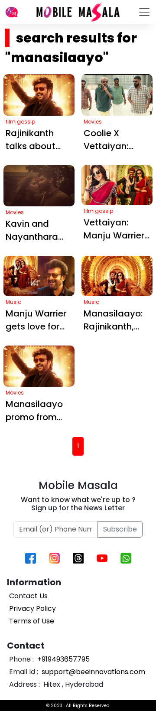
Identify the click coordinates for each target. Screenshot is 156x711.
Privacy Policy (32, 608)
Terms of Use (31, 621)
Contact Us (28, 596)
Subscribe (120, 529)
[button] (11, 12)
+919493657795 (63, 659)
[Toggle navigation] (144, 12)
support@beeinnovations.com (92, 672)
